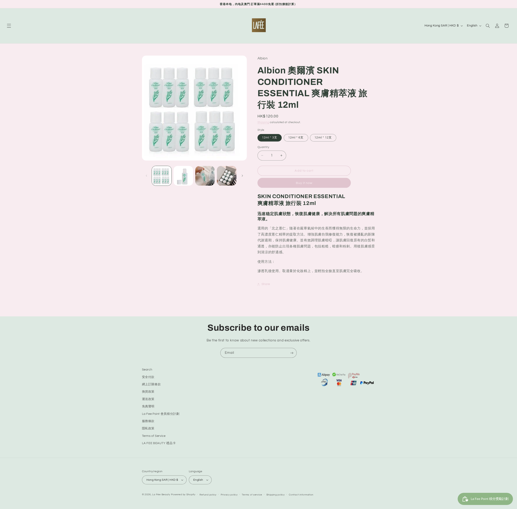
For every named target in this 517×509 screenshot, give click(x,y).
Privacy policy (229, 495)
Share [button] (266, 284)
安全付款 (148, 377)
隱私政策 (148, 428)
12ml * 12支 (323, 137)
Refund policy (208, 495)
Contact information (301, 495)
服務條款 (148, 421)
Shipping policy (275, 495)
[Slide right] (242, 175)
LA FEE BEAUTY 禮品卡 (159, 443)
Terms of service (252, 495)
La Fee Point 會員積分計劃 (161, 413)
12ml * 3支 (269, 137)
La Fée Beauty (161, 494)
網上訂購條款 (151, 384)
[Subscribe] (291, 353)
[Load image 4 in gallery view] (226, 176)
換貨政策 (148, 391)
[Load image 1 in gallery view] (161, 176)
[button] (9, 25)
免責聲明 (148, 406)
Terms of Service (154, 435)
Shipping (263, 122)
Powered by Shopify (183, 494)
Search (147, 369)
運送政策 (148, 399)
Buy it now (304, 183)
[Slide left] (146, 175)
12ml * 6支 (296, 137)
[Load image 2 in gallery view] (183, 176)
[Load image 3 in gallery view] (205, 176)
